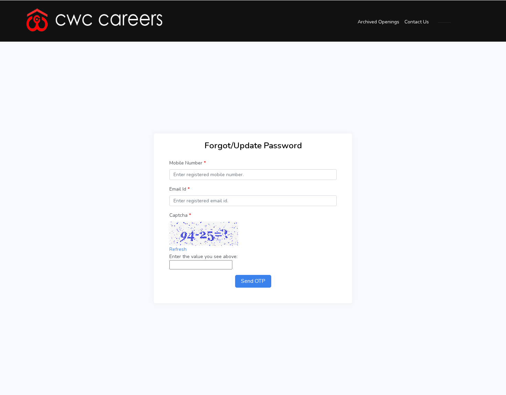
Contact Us (416, 22)
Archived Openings (378, 22)
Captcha (180, 215)
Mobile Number (187, 163)
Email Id (179, 189)
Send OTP (253, 281)
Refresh (178, 249)
